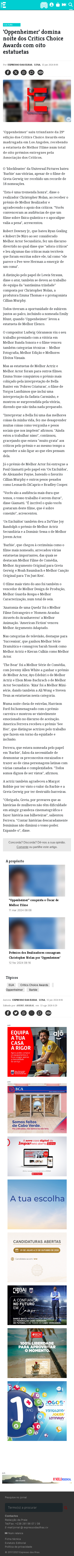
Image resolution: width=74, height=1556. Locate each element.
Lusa (37, 64)
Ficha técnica (13, 1538)
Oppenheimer (14, 989)
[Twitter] (16, 72)
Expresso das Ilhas (20, 64)
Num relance (15, 1533)
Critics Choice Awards (34, 985)
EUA (11, 985)
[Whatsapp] (24, 72)
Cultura (8, 24)
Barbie (32, 989)
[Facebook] (8, 72)
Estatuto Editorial (15, 1542)
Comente (22, 847)
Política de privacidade (18, 1546)
